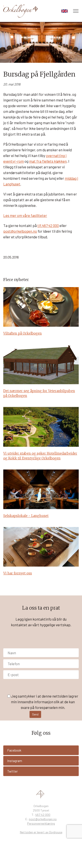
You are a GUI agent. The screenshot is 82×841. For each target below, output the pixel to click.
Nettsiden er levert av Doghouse (41, 832)
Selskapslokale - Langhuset (26, 516)
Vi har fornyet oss (17, 573)
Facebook (14, 750)
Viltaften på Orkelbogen (22, 333)
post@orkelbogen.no (20, 231)
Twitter (12, 771)
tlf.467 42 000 (48, 225)
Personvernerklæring (41, 823)
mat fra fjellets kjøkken (48, 161)
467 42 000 (42, 815)
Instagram (14, 761)
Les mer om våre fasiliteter (25, 215)
